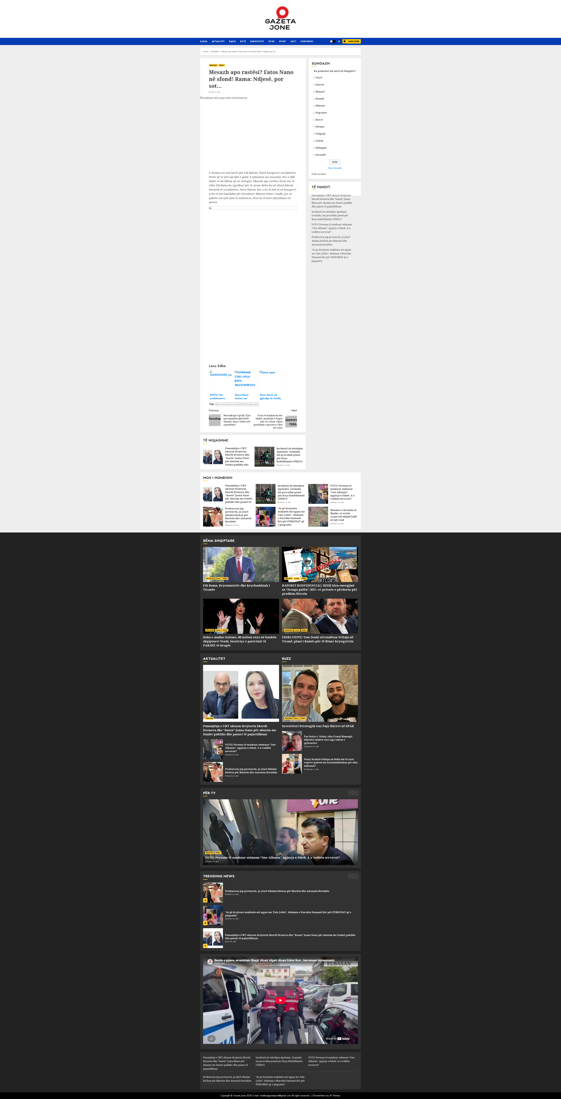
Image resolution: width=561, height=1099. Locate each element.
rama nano (253, 404)
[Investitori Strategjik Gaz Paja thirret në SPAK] (320, 693)
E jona (203, 41)
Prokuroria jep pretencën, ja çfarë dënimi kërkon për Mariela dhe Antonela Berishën (331, 240)
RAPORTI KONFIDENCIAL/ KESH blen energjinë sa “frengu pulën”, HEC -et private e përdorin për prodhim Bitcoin (319, 589)
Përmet (320, 126)
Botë (243, 41)
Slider (221, 65)
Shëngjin (321, 147)
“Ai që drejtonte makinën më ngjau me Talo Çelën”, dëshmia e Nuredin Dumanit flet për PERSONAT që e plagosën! (331, 255)
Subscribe (353, 41)
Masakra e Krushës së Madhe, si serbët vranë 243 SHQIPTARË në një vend (343, 515)
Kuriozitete (257, 41)
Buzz (296, 718)
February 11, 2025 (312, 769)
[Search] (339, 41)
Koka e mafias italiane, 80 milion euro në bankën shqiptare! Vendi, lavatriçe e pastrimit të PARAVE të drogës (239, 641)
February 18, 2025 (312, 747)
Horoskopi (307, 41)
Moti (293, 41)
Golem (319, 140)
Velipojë (320, 133)
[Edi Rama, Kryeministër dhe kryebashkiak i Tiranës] (241, 564)
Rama (244, 404)
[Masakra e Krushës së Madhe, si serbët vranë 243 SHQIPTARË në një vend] (318, 517)
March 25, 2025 (338, 502)
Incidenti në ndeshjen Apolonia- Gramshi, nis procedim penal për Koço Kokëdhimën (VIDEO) (290, 455)
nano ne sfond (233, 404)
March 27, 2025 (284, 465)
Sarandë (321, 154)
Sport (282, 41)
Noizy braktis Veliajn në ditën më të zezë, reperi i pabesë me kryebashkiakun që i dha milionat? (330, 762)
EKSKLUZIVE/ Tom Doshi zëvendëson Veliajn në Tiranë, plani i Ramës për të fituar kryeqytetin (317, 639)
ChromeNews (319, 1095)
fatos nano (221, 404)
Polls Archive (319, 174)
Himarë (320, 91)
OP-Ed (271, 41)
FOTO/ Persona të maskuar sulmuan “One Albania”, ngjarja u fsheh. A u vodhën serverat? (332, 228)
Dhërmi (320, 105)
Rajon (232, 41)
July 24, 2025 (231, 919)
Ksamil (320, 98)
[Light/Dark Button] (333, 41)
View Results (335, 168)
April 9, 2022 (215, 92)
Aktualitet (218, 41)
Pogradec (321, 112)
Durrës (320, 84)
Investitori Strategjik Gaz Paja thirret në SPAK (318, 726)
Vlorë (319, 77)
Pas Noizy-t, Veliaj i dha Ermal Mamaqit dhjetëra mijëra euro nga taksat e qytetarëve (328, 740)
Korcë (319, 119)
